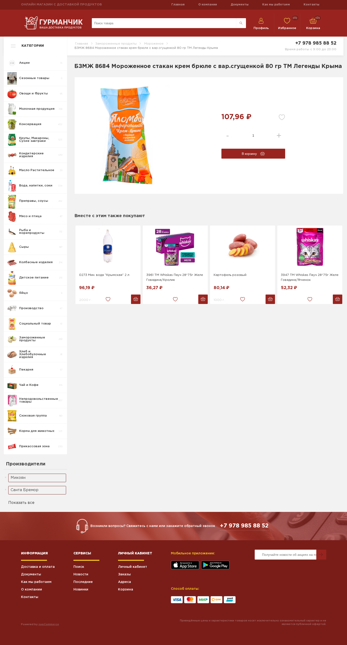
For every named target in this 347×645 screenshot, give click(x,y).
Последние (83, 582)
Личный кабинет (132, 566)
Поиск (78, 566)
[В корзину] (135, 299)
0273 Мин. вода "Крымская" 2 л (104, 275)
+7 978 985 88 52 (315, 43)
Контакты (311, 4)
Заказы (124, 574)
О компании (207, 4)
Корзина (125, 589)
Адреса (124, 582)
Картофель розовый (230, 275)
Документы (240, 4)
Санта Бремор (24, 490)
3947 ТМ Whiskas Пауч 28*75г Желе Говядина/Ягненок (310, 277)
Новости (80, 574)
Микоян (18, 478)
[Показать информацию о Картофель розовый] (242, 247)
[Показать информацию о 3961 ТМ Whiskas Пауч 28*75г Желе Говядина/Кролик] (175, 247)
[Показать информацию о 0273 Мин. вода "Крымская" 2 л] (108, 247)
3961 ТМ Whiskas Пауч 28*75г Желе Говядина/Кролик (174, 277)
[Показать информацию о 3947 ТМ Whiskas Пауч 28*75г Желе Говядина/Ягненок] (310, 247)
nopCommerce (48, 624)
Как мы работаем (276, 4)
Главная (178, 4)
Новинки (80, 589)
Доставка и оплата (38, 566)
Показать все (21, 503)
